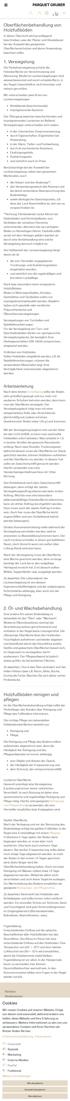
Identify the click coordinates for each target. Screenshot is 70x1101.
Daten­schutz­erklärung (19, 1036)
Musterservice (13, 996)
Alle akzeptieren (35, 1083)
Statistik (13, 1049)
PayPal (12, 1065)
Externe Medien (18, 1060)
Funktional (14, 1070)
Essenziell (14, 1044)
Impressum (43, 1036)
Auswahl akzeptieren (35, 1089)
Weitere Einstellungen (16, 1076)
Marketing (14, 1054)
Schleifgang (35, 391)
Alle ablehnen (35, 1096)
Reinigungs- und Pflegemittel (35, 887)
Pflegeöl (54, 833)
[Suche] (31, 13)
